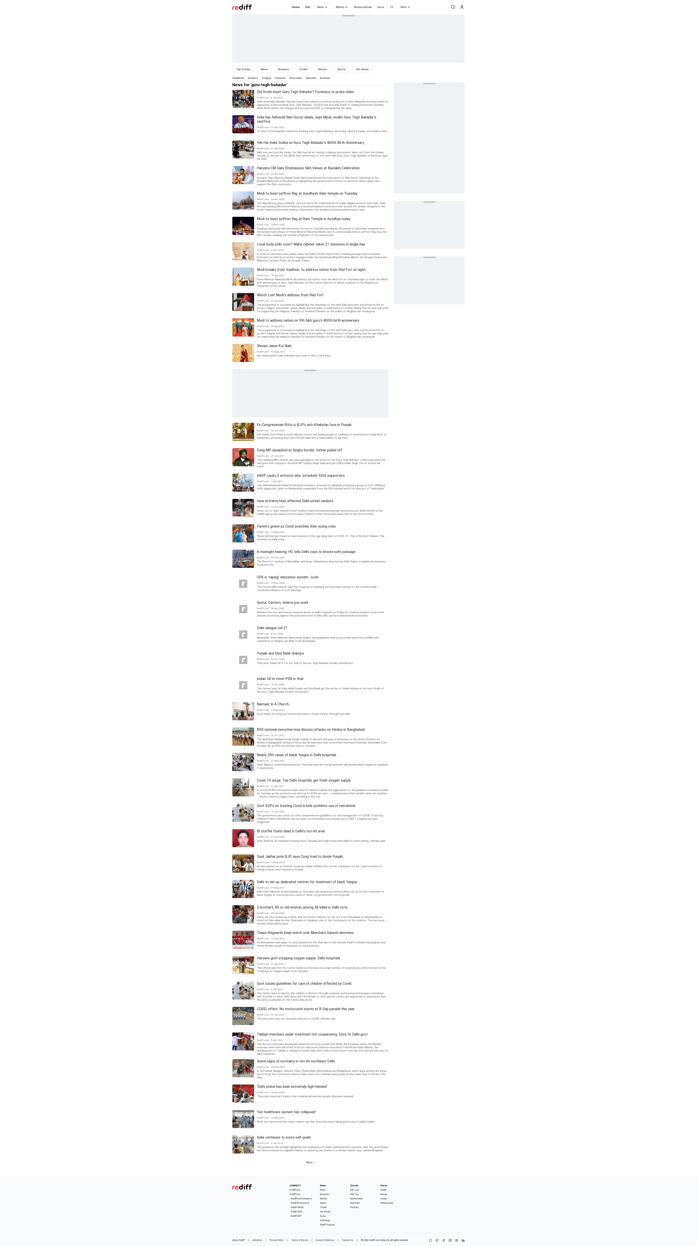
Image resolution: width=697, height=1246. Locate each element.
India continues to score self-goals (284, 1137)
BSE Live (354, 1190)
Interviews (296, 78)
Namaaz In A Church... (274, 704)
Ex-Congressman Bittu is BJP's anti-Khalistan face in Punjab (304, 425)
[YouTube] (456, 1240)
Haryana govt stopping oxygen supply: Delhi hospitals (298, 958)
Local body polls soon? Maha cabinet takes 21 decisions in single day (311, 244)
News (320, 7)
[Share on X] (437, 1240)
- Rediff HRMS (296, 1207)
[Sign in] (462, 7)
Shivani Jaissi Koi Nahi (274, 346)
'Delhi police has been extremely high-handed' (292, 1087)
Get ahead (362, 69)
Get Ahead (325, 1211)
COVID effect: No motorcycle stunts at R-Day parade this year (306, 1009)
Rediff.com (374, 1240)
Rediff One (295, 1194)
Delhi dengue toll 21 (272, 628)
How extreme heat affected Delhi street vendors (295, 501)
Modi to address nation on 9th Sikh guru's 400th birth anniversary (308, 320)
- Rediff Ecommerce (299, 1203)
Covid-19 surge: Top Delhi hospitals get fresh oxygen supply (304, 780)
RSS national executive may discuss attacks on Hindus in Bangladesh (311, 729)
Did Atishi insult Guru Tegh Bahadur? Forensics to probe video (305, 92)
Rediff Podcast (327, 1225)
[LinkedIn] (463, 1240)
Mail (307, 7)
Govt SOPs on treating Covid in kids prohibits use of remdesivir (306, 806)
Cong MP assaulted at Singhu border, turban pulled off (299, 450)
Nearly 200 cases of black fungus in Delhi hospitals (296, 755)
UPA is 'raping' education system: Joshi (287, 577)
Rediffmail (295, 1190)
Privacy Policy (276, 1240)
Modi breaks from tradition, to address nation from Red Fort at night (311, 270)
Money (340, 7)
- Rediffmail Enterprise (301, 1198)
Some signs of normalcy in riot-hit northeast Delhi (296, 1061)
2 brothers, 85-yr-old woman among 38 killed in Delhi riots (302, 907)
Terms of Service (299, 1240)
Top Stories (243, 69)
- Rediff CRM (296, 1211)
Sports (341, 69)
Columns (280, 78)
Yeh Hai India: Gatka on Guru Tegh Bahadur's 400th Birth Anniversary (310, 143)
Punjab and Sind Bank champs (280, 653)
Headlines (238, 78)
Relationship (386, 1203)
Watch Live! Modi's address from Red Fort (290, 295)
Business (283, 69)
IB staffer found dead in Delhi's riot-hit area (291, 831)
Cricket (303, 69)
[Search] (453, 7)
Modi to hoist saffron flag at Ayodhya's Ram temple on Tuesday (307, 193)
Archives (325, 78)
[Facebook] (443, 1240)
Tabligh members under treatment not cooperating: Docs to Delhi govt (312, 1034)
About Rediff (238, 1240)
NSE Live (354, 1194)
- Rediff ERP (295, 1216)
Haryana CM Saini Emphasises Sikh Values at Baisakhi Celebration (308, 168)
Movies (322, 69)
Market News (356, 1198)
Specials (311, 78)
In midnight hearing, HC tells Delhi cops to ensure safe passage (306, 552)
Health (383, 1190)
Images (266, 78)
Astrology (325, 1220)
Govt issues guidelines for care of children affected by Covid (304, 983)
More (404, 7)
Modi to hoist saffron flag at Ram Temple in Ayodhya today (303, 219)
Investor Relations (325, 1240)
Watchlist (355, 1203)
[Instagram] (450, 1240)
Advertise (257, 1240)
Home (296, 7)
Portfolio (354, 1207)
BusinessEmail (363, 7)
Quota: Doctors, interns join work (282, 603)
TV (391, 7)
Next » (310, 1162)
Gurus (380, 7)
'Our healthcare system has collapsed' (286, 1112)
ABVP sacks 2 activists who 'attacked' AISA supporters (301, 476)
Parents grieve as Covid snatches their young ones (296, 526)
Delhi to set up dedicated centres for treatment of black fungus (307, 882)
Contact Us (347, 1240)
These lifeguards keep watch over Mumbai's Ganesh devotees (305, 933)
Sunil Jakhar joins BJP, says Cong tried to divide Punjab (300, 856)
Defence (253, 78)
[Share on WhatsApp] (430, 1240)
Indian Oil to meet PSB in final (280, 679)
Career (383, 1198)
